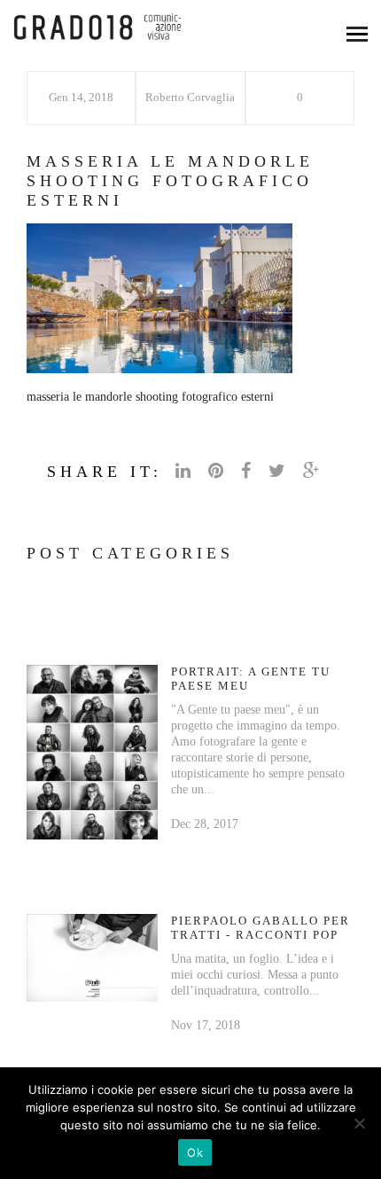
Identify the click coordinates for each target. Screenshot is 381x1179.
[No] (359, 1123)
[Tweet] (279, 470)
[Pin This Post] (218, 470)
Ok (195, 1152)
